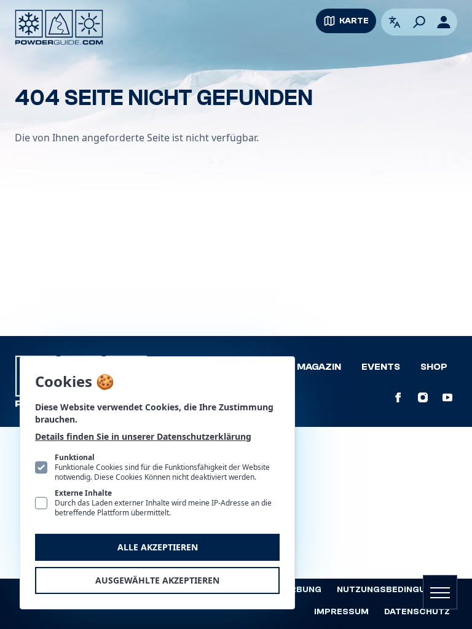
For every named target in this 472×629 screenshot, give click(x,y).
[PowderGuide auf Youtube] (447, 397)
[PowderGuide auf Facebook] (398, 397)
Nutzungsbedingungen (393, 590)
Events (380, 366)
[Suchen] (419, 22)
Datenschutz (417, 612)
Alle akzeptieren (157, 547)
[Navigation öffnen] (440, 592)
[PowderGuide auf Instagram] (423, 397)
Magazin (319, 366)
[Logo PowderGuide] (59, 27)
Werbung (298, 590)
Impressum (341, 612)
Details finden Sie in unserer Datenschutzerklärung (143, 436)
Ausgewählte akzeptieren (157, 580)
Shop (433, 366)
